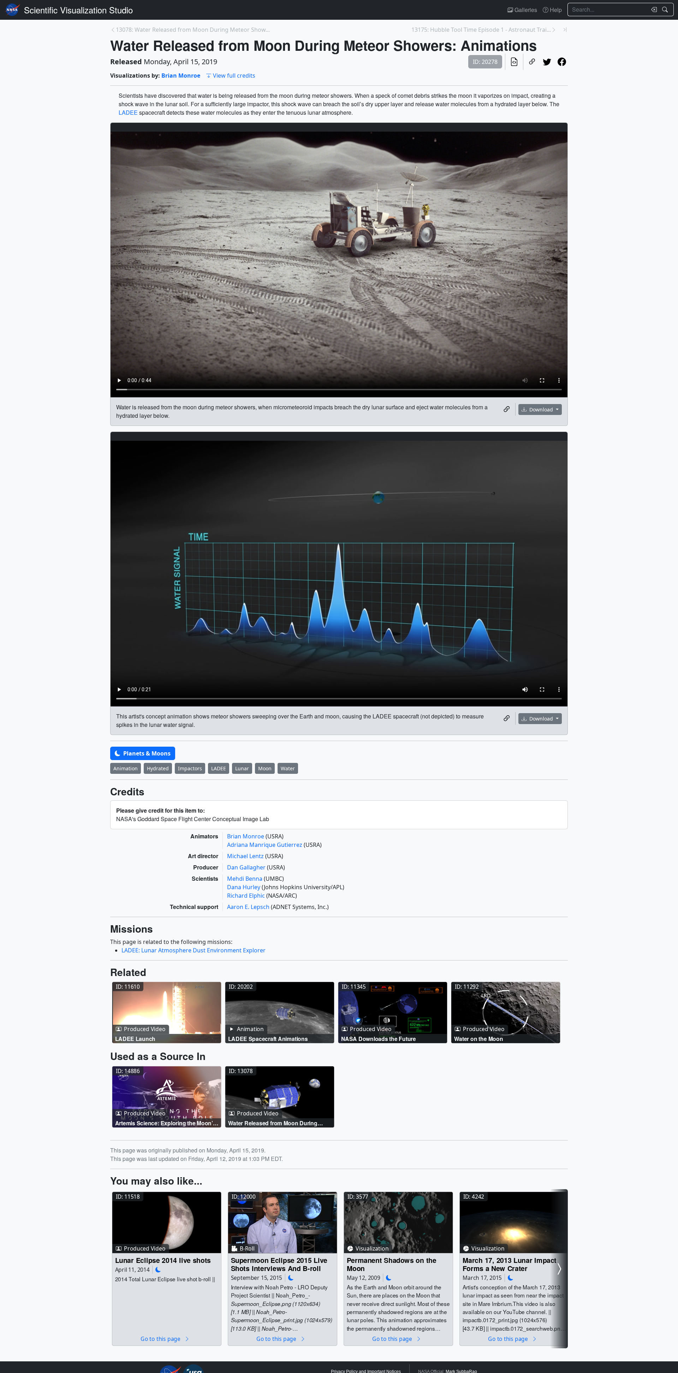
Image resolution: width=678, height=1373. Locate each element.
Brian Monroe (180, 75)
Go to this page (161, 1338)
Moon (265, 768)
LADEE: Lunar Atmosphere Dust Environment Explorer (193, 950)
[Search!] (666, 9)
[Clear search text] (652, 9)
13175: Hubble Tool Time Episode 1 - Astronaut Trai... (481, 30)
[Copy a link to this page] (532, 61)
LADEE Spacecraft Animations (268, 1038)
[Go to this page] (166, 1012)
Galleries (525, 10)
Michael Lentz (246, 856)
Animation (125, 768)
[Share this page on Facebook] (562, 62)
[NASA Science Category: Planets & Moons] (158, 1269)
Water (288, 768)
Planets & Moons (146, 753)
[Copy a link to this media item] (506, 409)
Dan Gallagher (247, 867)
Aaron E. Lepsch (249, 907)
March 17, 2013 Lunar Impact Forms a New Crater (510, 1264)
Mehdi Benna (245, 879)
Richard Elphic (246, 895)
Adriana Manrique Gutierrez (265, 845)
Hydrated (158, 768)
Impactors (190, 768)
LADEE (128, 112)
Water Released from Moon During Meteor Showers (272, 1122)
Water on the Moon (478, 1038)
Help (555, 10)
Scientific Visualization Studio (78, 10)
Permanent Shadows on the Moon (391, 1264)
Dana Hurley (244, 887)
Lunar (242, 768)
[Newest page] (565, 29)
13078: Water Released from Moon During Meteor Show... (193, 30)
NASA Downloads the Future (378, 1038)
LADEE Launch (135, 1038)
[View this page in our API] (514, 62)
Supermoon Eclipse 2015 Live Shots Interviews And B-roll (279, 1264)
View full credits (234, 75)
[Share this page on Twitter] (547, 62)
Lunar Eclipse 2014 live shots (163, 1260)
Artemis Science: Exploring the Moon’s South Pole (165, 1122)
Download (541, 409)
